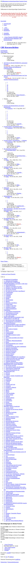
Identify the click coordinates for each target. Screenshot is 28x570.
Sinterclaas (6, 187)
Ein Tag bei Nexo (8, 235)
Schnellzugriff (7, 23)
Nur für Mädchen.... (9, 175)
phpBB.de (17, 559)
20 (7, 85)
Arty (7, 556)
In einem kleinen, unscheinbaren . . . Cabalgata (15, 140)
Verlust (5, 158)
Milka (7, 160)
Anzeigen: (4, 264)
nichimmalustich (21, 232)
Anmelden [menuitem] (6, 29)
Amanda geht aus (8, 167)
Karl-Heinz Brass (11, 150)
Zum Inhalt (3, 21)
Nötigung (6, 226)
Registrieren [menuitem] (7, 30)
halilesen (11, 556)
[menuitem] (5, 27)
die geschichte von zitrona (10, 148)
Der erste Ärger (7, 247)
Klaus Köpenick (21, 95)
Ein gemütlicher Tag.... (9, 218)
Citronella (19, 123)
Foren (5, 25)
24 (7, 90)
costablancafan (20, 206)
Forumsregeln (4, 50)
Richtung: (14, 266)
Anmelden (6, 33)
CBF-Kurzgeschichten (9, 47)
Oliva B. (8, 65)
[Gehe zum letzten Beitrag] (21, 72)
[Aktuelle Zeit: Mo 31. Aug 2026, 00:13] (4, 41)
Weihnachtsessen (8, 196)
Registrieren (7, 34)
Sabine (18, 137)
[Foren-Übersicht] (14, 1)
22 (7, 88)
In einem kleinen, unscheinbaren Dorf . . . (14, 126)
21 (7, 86)
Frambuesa (10, 108)
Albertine (19, 193)
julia (18, 244)
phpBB (8, 552)
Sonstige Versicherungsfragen (11, 79)
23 (7, 89)
